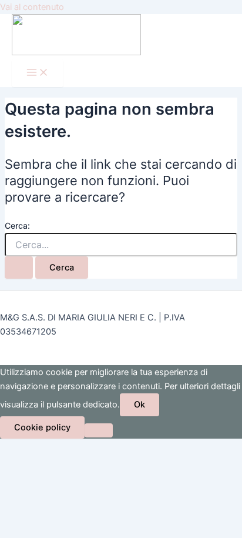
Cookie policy (42, 427)
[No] (99, 430)
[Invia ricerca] (19, 267)
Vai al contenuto (32, 7)
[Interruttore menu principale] (37, 73)
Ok (139, 404)
